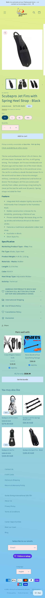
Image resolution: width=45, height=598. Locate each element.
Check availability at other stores (14, 148)
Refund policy (36, 589)
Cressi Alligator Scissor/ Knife (12, 356)
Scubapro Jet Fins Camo (10, 418)
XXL (28, 118)
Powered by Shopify (23, 589)
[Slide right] (42, 84)
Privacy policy (11, 593)
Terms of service (23, 593)
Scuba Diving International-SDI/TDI (18, 495)
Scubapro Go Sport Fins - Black (33, 450)
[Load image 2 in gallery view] (22, 84)
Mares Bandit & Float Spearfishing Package (32, 356)
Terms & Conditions (12, 512)
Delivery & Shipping (12, 480)
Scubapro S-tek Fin (8, 450)
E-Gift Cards (9, 474)
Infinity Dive (13, 589)
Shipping (4, 109)
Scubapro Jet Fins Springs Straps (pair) (31, 419)
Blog (6, 532)
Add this (14, 368)
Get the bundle (22, 379)
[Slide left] (2, 84)
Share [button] (6, 325)
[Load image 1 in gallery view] (11, 84)
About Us (8, 501)
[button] (4, 12)
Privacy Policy (10, 506)
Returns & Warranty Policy (15, 485)
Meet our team (10, 527)
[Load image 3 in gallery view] (34, 84)
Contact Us (9, 469)
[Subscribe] (34, 547)
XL (20, 118)
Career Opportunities (13, 522)
